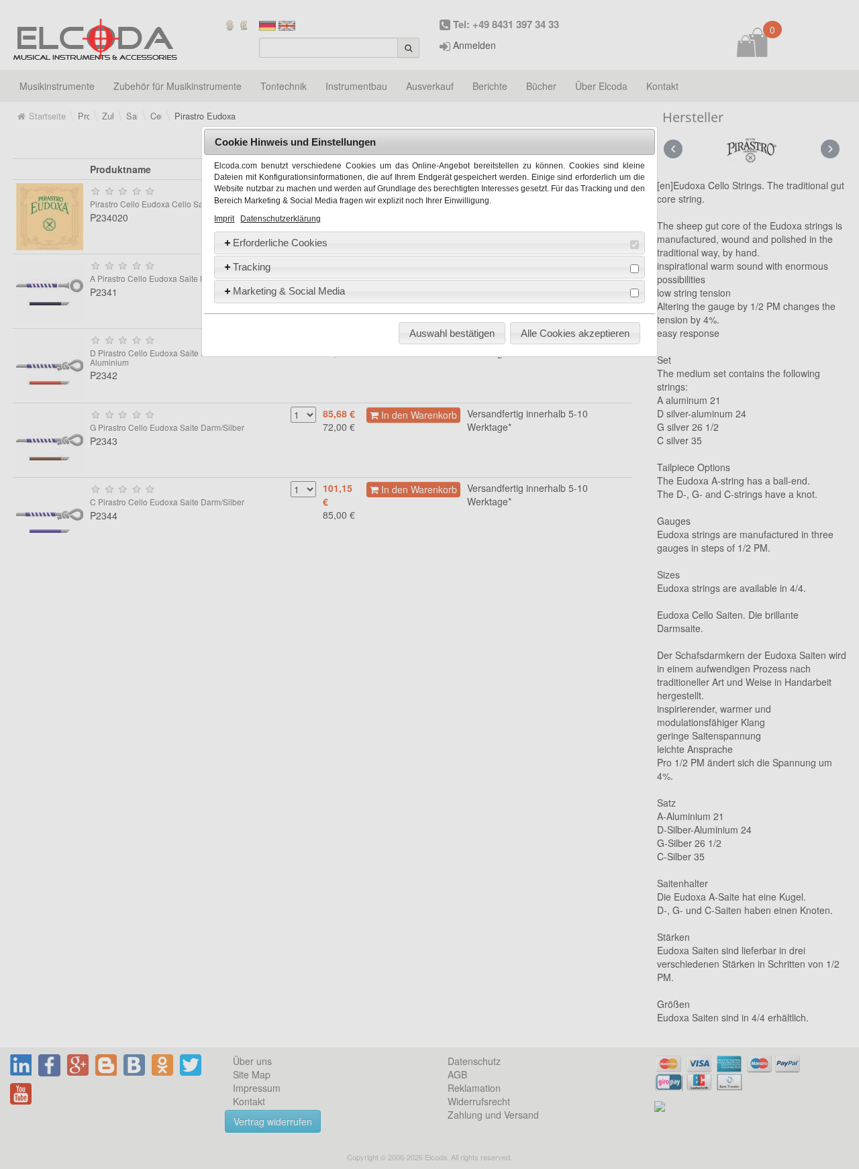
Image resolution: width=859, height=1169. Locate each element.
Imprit (224, 218)
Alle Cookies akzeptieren (575, 333)
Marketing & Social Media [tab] (289, 291)
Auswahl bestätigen (452, 333)
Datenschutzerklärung (280, 218)
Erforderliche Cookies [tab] (280, 242)
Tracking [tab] (251, 266)
